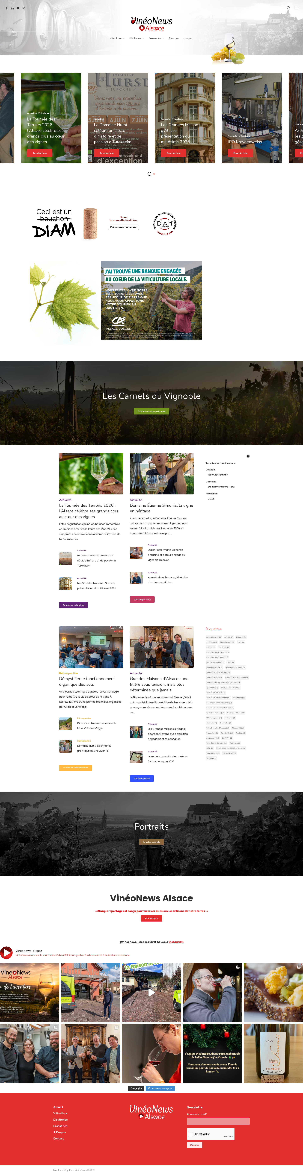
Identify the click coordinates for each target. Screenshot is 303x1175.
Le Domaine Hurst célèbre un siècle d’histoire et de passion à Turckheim (112, 133)
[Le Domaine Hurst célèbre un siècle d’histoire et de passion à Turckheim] (91, 558)
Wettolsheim (229, 753)
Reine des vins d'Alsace (217, 728)
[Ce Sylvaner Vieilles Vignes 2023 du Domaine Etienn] (273, 1053)
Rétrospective (68, 673)
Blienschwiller (227, 642)
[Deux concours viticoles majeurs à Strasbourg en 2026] (162, 757)
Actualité (65, 500)
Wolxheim (211, 758)
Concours (223, 647)
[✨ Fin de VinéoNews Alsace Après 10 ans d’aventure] (29, 992)
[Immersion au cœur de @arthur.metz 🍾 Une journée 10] (90, 992)
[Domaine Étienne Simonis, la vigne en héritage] (162, 494)
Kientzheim (239, 698)
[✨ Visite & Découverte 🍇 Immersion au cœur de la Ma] (151, 992)
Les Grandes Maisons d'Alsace (219, 708)
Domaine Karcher (214, 677)
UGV (209, 748)
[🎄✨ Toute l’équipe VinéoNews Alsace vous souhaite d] (212, 1053)
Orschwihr (211, 723)
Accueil (58, 1107)
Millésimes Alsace (236, 713)
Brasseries (60, 1126)
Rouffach (240, 733)
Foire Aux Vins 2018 (230, 688)
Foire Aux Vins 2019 (216, 693)
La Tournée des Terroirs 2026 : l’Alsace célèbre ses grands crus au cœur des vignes (46, 130)
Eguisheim (212, 688)
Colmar (210, 647)
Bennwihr (241, 637)
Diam (230, 662)
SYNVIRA (227, 738)
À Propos (59, 1132)
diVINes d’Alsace (214, 667)
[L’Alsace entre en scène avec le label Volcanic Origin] (91, 724)
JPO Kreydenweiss (245, 142)
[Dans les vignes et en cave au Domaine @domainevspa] (212, 992)
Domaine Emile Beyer (236, 667)
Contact (58, 1138)
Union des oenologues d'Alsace (231, 748)
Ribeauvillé (238, 728)
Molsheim (230, 718)
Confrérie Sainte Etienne (217, 652)
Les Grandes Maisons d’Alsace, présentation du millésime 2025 (180, 133)
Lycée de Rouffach (215, 713)
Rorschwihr (227, 733)
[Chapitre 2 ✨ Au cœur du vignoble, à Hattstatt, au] (273, 992)
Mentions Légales (63, 1170)
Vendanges (213, 753)
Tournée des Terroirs (216, 743)
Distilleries (60, 1120)
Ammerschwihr (213, 637)
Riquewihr (212, 733)
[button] (297, 8)
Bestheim (211, 642)
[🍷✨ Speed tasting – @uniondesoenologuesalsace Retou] (151, 1053)
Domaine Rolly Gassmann (236, 677)
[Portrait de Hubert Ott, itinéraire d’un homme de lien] (162, 578)
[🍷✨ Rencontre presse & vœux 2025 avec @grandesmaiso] (90, 1053)
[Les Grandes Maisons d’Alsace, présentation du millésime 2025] (91, 584)
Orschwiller (225, 723)
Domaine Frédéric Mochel (218, 672)
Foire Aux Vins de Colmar (218, 698)
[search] (288, 8)
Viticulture (60, 1113)
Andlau (228, 637)
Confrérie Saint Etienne (217, 657)
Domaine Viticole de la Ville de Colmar (223, 683)
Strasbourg (212, 738)
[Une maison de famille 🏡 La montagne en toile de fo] (29, 1053)
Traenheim (235, 743)
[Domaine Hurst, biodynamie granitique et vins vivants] (91, 746)
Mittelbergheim (214, 718)
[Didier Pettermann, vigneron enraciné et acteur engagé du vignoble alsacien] (162, 553)
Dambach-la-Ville (215, 662)
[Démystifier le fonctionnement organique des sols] (91, 667)
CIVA (241, 642)
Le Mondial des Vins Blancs (219, 703)
